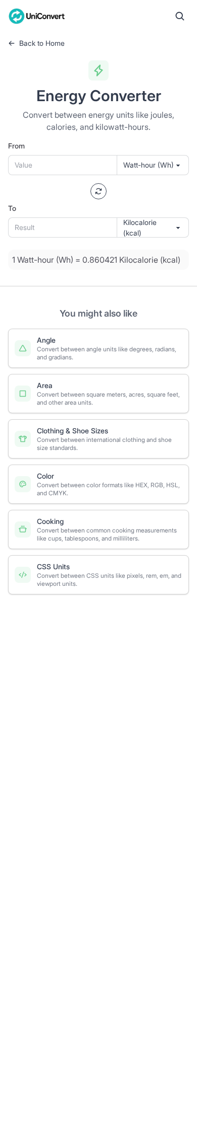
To (12, 208)
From (16, 145)
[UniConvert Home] (37, 16)
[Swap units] (98, 191)
